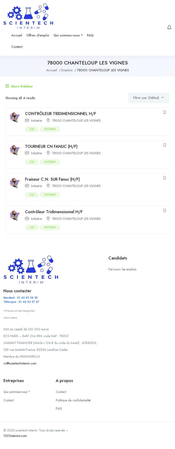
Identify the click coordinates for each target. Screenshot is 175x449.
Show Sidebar (21, 86)
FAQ (90, 35)
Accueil (16, 35)
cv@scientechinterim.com (19, 363)
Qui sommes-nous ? (68, 35)
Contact (16, 46)
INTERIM (50, 129)
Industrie (36, 120)
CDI (32, 129)
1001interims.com (15, 436)
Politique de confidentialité (73, 400)
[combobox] (149, 98)
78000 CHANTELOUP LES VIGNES (76, 120)
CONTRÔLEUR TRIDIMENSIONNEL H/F (60, 114)
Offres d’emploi (37, 35)
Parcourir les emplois (122, 269)
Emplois (67, 70)
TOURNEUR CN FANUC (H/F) (51, 146)
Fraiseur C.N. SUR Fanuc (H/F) (52, 179)
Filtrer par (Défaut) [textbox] (146, 97)
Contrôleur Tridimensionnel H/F (54, 212)
